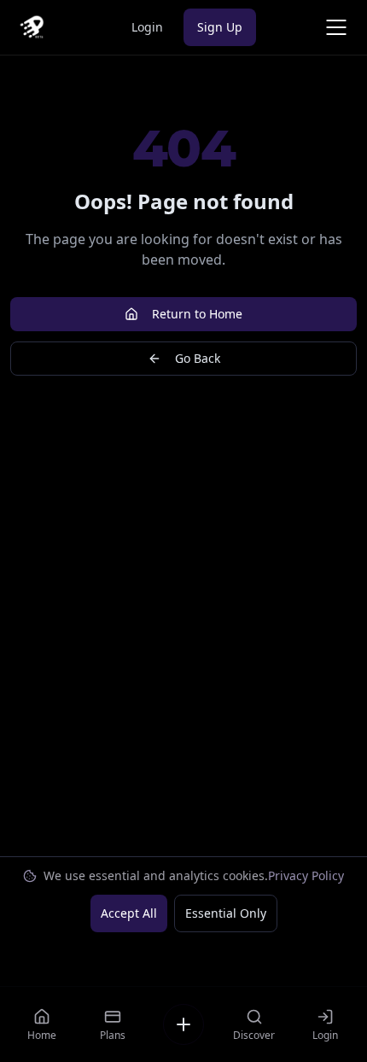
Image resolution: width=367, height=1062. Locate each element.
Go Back (197, 358)
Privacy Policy (306, 875)
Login (147, 27)
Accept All (129, 913)
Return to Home (197, 314)
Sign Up (219, 27)
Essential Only (225, 913)
